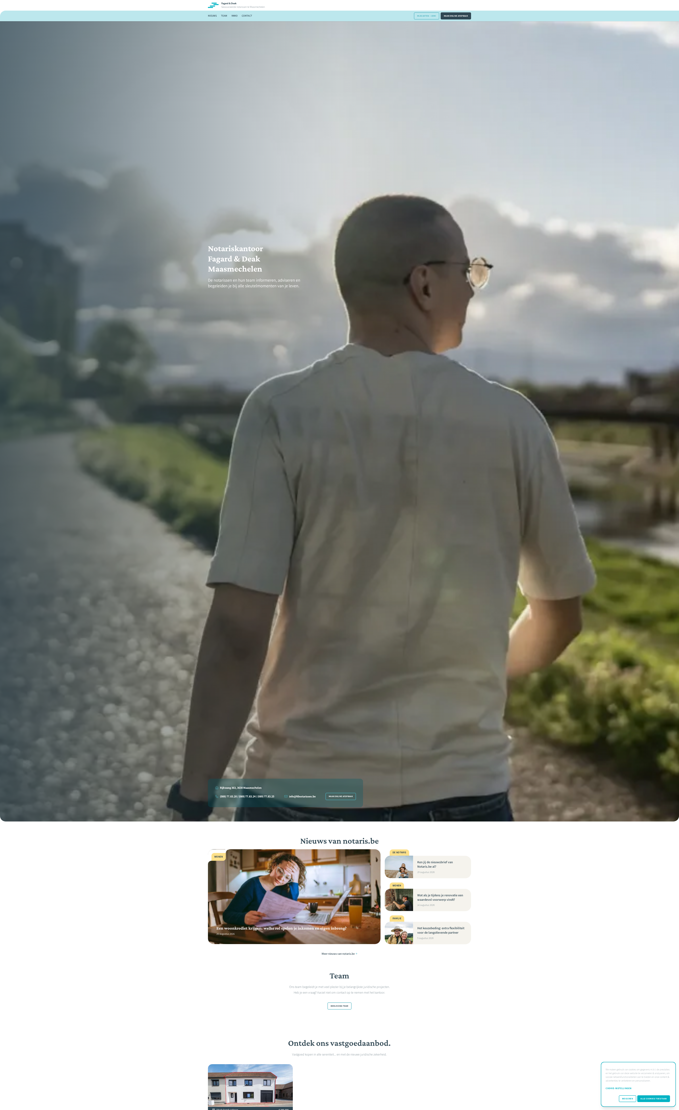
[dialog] (638, 1084)
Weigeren (627, 1098)
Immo (234, 15)
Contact (247, 15)
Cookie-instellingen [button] (618, 1088)
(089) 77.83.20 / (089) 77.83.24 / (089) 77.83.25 (247, 796)
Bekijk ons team (339, 1006)
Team (224, 15)
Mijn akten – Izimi (426, 16)
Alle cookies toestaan (653, 1098)
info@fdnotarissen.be (302, 796)
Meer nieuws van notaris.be (338, 953)
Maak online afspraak (456, 16)
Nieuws (212, 15)
